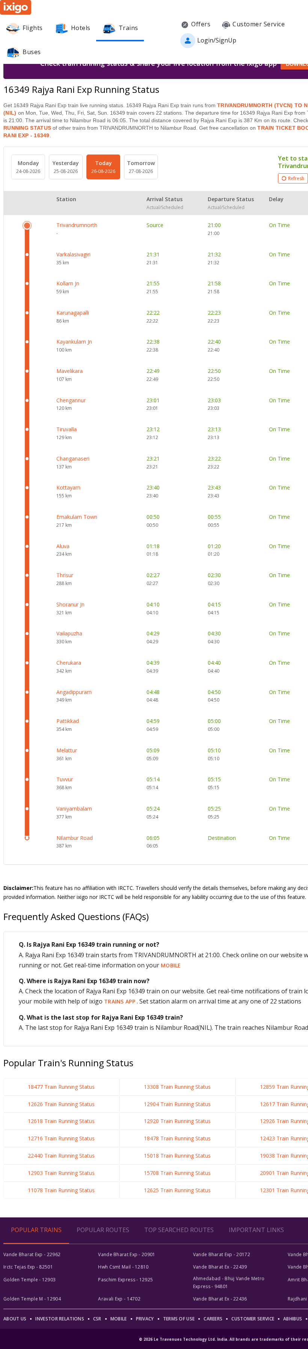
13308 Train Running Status (177, 1086)
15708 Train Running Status (177, 1172)
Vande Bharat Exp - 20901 (126, 1254)
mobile (171, 965)
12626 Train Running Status (61, 1104)
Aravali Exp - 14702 (119, 1299)
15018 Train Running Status (177, 1155)
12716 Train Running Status (61, 1138)
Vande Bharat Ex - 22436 (220, 1299)
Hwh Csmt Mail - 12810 (123, 1267)
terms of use (179, 1319)
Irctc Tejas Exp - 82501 (28, 1267)
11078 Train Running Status (61, 1190)
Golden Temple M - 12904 (32, 1299)
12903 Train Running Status (61, 1172)
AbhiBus (292, 1319)
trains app (120, 1001)
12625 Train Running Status (177, 1190)
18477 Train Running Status (61, 1086)
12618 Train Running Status (61, 1121)
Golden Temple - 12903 (29, 1279)
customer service (252, 1319)
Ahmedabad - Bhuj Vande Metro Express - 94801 (228, 1282)
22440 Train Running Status (61, 1155)
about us (14, 1319)
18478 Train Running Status (177, 1138)
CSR (97, 1319)
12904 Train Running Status (177, 1104)
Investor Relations (59, 1319)
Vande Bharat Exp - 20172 (221, 1254)
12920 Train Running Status (177, 1121)
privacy (145, 1319)
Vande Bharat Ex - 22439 (220, 1267)
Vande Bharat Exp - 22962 (31, 1254)
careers (213, 1319)
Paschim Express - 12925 (125, 1279)
